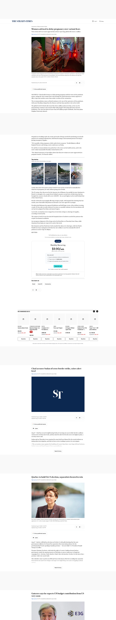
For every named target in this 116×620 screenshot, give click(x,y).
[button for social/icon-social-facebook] (79, 82)
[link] (22, 21)
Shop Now (23, 338)
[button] (94, 21)
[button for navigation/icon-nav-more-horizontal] (83, 82)
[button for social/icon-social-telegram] (76, 82)
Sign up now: (34, 34)
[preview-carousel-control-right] (82, 174)
